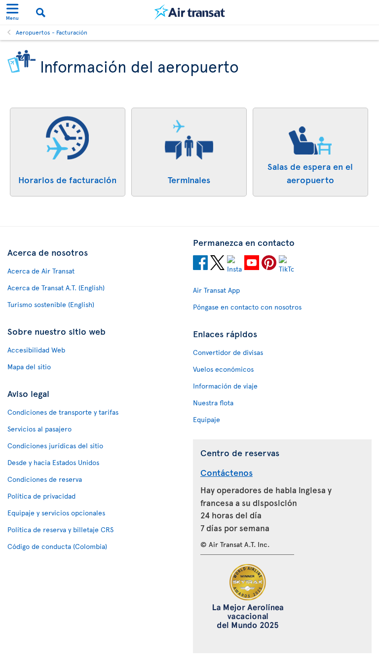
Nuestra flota (213, 402)
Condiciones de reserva (44, 479)
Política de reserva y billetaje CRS (60, 529)
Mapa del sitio (29, 366)
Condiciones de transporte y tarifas (62, 412)
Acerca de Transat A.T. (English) (56, 287)
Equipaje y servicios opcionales (56, 512)
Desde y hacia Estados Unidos (53, 462)
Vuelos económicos (223, 369)
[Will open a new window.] (200, 264)
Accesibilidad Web (36, 349)
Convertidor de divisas (228, 352)
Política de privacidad (41, 496)
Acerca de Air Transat (41, 270)
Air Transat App (216, 290)
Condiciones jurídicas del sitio (55, 445)
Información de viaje (225, 385)
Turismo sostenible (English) (50, 304)
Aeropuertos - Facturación (51, 32)
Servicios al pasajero (39, 428)
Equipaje (206, 419)
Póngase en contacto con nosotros (247, 307)
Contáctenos (226, 472)
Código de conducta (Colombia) (57, 546)
